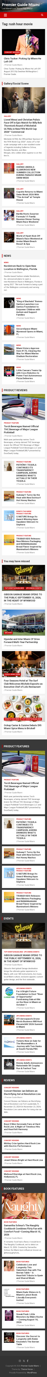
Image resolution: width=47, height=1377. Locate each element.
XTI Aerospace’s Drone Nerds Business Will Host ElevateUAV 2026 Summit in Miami (29, 1022)
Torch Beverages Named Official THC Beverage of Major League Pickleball (21, 429)
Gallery (7, 116)
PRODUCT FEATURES (16, 746)
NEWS (7, 255)
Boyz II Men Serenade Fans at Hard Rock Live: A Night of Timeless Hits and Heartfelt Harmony (22, 1127)
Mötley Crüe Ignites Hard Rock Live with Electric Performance (22, 1144)
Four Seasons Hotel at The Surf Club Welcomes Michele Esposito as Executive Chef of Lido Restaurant (23, 683)
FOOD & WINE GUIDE (12, 674)
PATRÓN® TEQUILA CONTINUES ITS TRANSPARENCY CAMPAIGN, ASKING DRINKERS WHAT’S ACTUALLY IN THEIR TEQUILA (26, 472)
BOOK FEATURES (14, 1188)
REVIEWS (9, 1080)
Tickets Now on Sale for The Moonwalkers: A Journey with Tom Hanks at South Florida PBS (29, 1045)
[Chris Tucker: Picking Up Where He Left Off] (23, 42)
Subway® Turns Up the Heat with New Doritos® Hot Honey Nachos (28, 498)
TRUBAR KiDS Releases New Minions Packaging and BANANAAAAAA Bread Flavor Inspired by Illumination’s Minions (28, 544)
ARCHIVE (8, 633)
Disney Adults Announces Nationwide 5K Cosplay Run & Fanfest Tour (29, 1066)
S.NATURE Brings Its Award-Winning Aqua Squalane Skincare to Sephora (27, 520)
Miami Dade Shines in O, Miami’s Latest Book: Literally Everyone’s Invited (28, 1296)
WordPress (32, 1372)
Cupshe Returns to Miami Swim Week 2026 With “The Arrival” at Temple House (29, 195)
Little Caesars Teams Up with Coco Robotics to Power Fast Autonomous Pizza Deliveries (29, 374)
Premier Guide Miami (21, 4)
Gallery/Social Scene (16, 83)
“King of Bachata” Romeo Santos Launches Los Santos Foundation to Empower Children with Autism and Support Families (29, 308)
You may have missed (17, 561)
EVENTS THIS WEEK (23, 511)
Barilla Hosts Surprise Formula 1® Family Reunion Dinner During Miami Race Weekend (27, 217)
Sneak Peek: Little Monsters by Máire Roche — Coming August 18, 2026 (29, 1318)
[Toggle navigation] (5, 15)
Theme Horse (27, 1369)
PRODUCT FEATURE (11, 423)
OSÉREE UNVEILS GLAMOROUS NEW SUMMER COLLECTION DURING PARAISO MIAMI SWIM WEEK (28, 172)
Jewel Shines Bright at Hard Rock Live (23, 1160)
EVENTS (9, 918)
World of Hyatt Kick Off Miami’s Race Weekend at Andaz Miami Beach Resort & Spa (29, 240)
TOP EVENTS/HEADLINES (14, 588)
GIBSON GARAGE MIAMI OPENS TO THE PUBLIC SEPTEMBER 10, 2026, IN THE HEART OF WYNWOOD (23, 597)
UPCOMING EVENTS (33, 588)
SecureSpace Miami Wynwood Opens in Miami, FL (29, 331)
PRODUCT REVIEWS (15, 390)
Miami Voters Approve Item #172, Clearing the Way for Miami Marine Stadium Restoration (28, 352)
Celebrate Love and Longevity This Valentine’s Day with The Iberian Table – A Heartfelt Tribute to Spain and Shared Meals (29, 1271)
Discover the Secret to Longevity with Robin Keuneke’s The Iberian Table (28, 1340)
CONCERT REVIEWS (12, 52)
